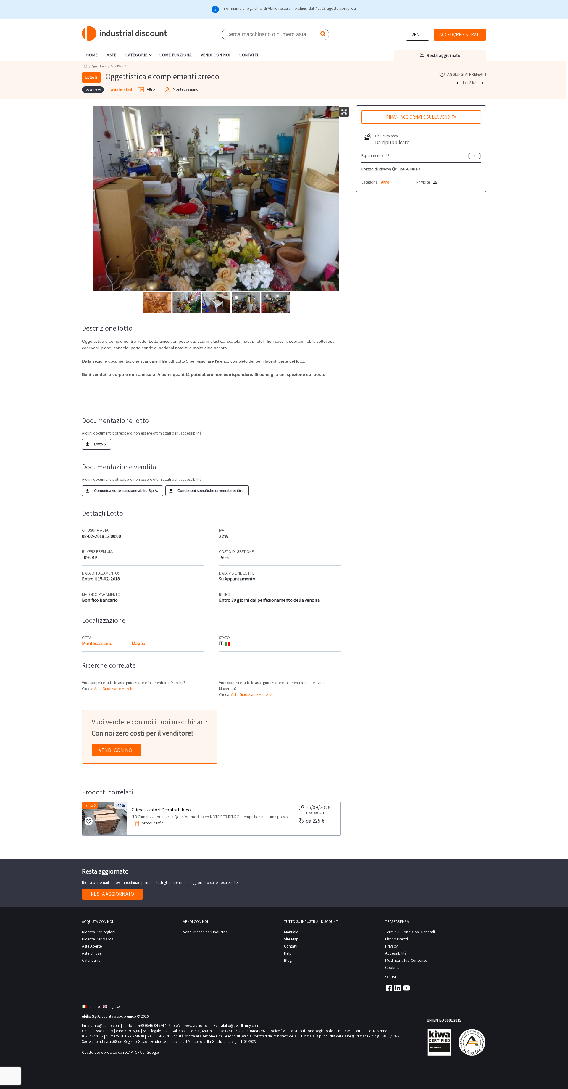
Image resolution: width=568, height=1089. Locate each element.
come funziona (175, 54)
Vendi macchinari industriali (206, 931)
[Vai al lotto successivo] (483, 83)
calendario (91, 960)
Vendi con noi (116, 750)
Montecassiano (97, 643)
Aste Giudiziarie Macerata (253, 694)
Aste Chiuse (91, 953)
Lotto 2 (90, 805)
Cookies (392, 967)
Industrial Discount (125, 33)
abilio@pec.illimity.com (240, 1025)
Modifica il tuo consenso (406, 960)
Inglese (114, 1006)
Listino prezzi (396, 939)
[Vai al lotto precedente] (458, 83)
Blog (288, 960)
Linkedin (397, 987)
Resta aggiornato (112, 894)
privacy (391, 946)
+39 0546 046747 (152, 1025)
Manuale (291, 931)
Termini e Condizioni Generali (410, 931)
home (92, 54)
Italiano (94, 1006)
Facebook (388, 987)
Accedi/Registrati (459, 34)
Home (85, 66)
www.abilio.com (197, 1025)
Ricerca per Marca (97, 939)
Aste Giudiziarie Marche (114, 688)
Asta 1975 (117, 66)
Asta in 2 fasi (121, 89)
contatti (248, 54)
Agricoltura (99, 66)
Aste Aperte (92, 946)
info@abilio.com (106, 1025)
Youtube (406, 987)
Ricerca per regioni (98, 931)
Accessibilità (395, 953)
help (288, 953)
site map (291, 939)
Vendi (418, 34)
